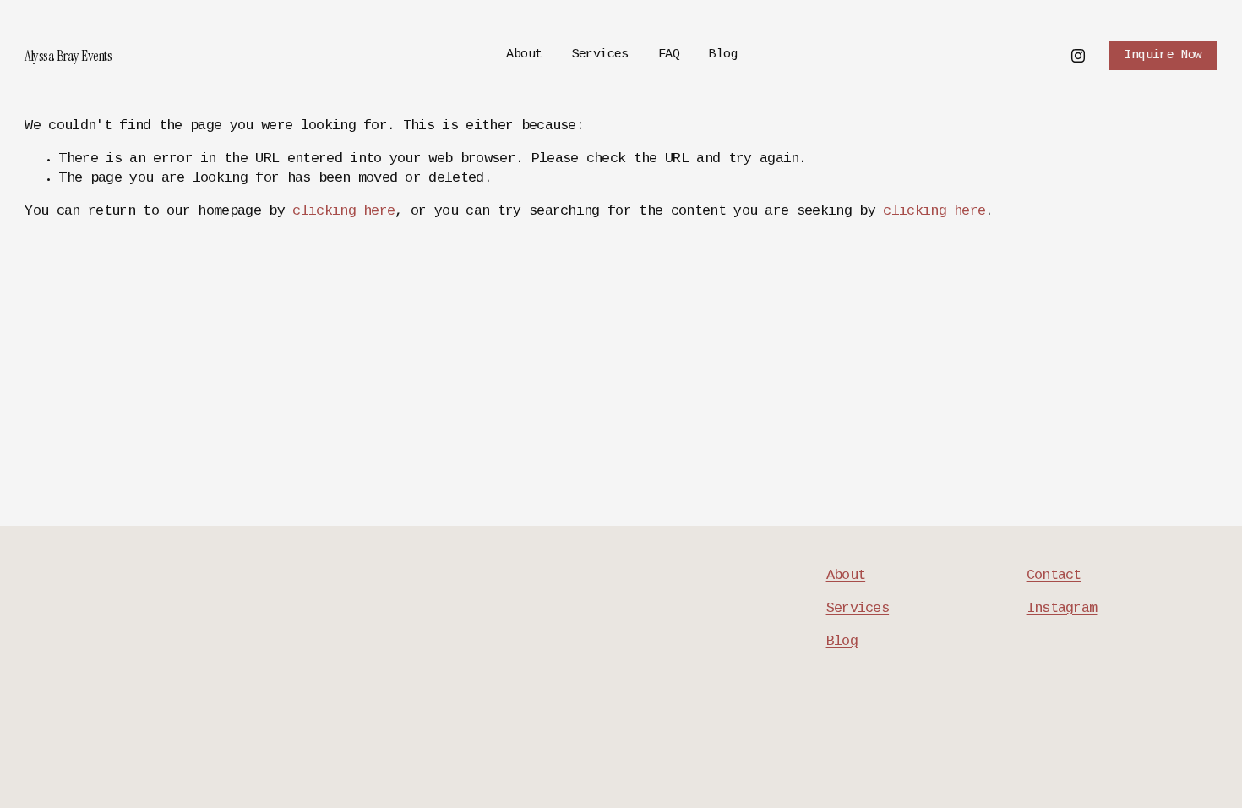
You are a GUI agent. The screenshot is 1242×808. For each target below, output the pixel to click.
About (524, 55)
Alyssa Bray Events (68, 55)
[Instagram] (1078, 55)
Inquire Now (1163, 56)
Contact (1054, 576)
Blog (723, 55)
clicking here (343, 211)
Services (600, 55)
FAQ (668, 55)
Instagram (1062, 608)
